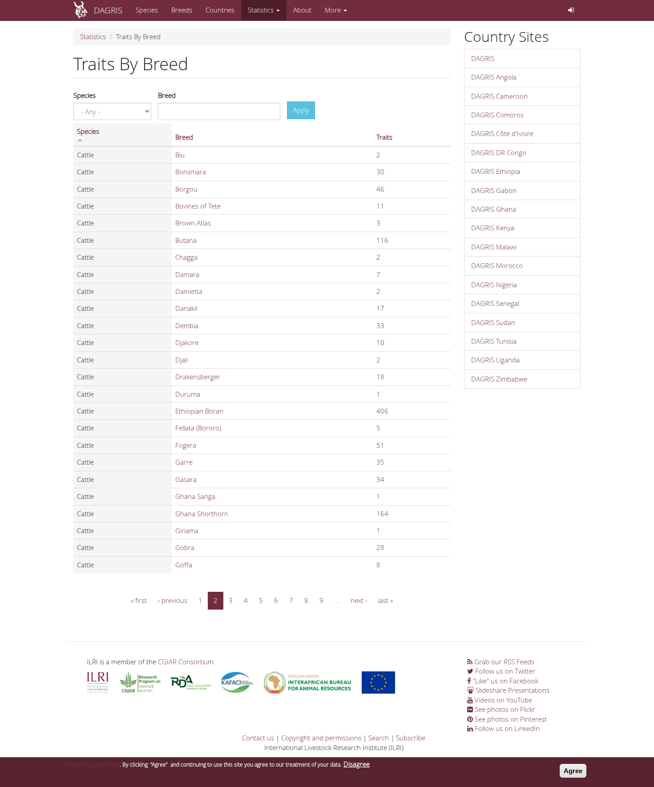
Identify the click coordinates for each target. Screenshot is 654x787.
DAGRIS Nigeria (494, 284)
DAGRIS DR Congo (498, 152)
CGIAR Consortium (186, 661)
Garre (184, 462)
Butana (186, 240)
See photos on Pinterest (510, 719)
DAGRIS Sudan (493, 322)
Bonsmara (190, 171)
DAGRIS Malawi (494, 246)
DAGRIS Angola (494, 76)
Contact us (258, 737)
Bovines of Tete (198, 205)
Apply (301, 109)
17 (380, 308)
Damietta (188, 291)
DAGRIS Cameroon (499, 96)
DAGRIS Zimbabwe (499, 378)
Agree (573, 771)
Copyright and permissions (321, 737)
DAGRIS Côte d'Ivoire (502, 133)
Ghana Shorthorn (201, 513)
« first (139, 600)
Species (147, 9)
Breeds (181, 9)
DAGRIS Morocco (497, 265)
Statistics (261, 9)
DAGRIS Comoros (497, 114)
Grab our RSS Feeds (503, 661)
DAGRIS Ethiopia (495, 171)
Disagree (356, 763)
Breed (167, 95)
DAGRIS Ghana (493, 209)
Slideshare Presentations (511, 690)
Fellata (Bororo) (198, 427)
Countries (220, 9)
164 (382, 513)
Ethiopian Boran (199, 410)
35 (380, 462)
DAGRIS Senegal (495, 303)
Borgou (186, 189)
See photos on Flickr (504, 709)
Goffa (183, 564)
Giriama (186, 530)
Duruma (187, 393)
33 (380, 325)
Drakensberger (197, 376)
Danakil (186, 308)
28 (380, 547)
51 (380, 445)
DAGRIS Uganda (495, 359)
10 (380, 342)
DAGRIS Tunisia (494, 341)
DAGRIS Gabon (494, 190)
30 (380, 171)
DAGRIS (108, 10)
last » (385, 600)
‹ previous (172, 600)
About (302, 9)
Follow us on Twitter (504, 671)
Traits (384, 137)
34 (380, 479)
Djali (181, 359)
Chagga (186, 257)
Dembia (186, 325)
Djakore (186, 342)
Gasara (186, 479)
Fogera (185, 445)
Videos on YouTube (502, 699)
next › (359, 600)
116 (382, 240)
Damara (187, 274)
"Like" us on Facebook (504, 680)
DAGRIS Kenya (492, 227)
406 (382, 410)
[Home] (83, 10)
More (334, 9)
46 (380, 189)
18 (380, 376)
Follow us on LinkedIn (506, 728)
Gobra (184, 547)
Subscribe (410, 737)
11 (380, 205)
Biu (180, 154)
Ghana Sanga (195, 496)
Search (378, 737)
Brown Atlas (193, 222)
